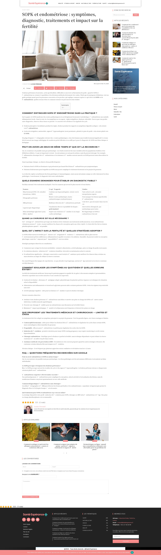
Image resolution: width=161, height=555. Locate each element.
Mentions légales (27, 529)
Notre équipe (26, 524)
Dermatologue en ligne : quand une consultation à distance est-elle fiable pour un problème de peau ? (94, 446)
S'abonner (126, 541)
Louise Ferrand (36, 84)
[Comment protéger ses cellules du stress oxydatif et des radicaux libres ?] (117, 53)
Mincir (115, 109)
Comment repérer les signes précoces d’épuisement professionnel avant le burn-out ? (129, 61)
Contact (25, 527)
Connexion (26, 537)
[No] (159, 552)
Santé (28, 9)
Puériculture (117, 114)
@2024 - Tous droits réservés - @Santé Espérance (80, 549)
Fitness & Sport (118, 107)
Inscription (26, 534)
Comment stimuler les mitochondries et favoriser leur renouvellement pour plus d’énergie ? (130, 36)
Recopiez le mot (30, 474)
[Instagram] (28, 519)
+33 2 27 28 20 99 (125, 525)
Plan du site (26, 532)
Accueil (24, 9)
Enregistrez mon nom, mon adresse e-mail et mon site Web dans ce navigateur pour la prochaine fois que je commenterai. (54, 471)
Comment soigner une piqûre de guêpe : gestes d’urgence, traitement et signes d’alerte (65, 446)
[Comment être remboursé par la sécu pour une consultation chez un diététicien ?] (117, 26)
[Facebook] (24, 519)
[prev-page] (64, 453)
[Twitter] (33, 519)
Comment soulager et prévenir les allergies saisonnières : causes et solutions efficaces (36, 446)
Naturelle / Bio (118, 112)
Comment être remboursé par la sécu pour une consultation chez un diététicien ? (130, 27)
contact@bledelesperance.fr (125, 522)
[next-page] (66, 453)
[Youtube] (37, 519)
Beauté (116, 104)
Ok (132, 552)
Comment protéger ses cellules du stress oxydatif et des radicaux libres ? (130, 52)
